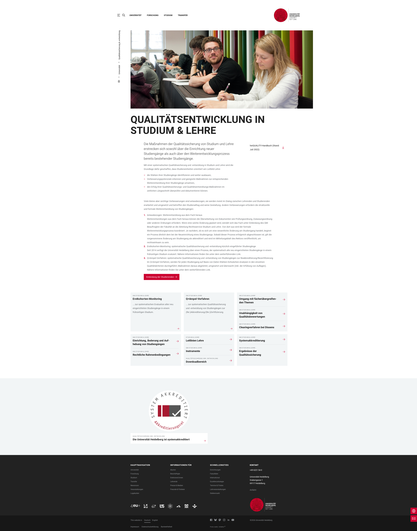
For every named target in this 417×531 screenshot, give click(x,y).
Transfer (183, 15)
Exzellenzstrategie (217, 482)
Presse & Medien (176, 485)
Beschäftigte (175, 474)
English (155, 520)
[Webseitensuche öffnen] (124, 15)
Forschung (152, 15)
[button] (149, 465)
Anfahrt (253, 490)
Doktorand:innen (176, 478)
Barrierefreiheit (166, 527)
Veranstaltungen (137, 489)
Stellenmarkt (215, 493)
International (215, 478)
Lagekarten (135, 493)
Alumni (173, 470)
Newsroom (135, 485)
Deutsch (147, 520)
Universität (135, 15)
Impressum (135, 527)
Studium (168, 15)
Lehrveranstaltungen (218, 489)
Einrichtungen (215, 470)
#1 (225, 526)
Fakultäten (214, 474)
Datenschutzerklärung (150, 527)
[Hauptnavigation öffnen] (119, 15)
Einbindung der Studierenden (160, 277)
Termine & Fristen (216, 485)
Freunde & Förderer (177, 489)
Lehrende (173, 482)
